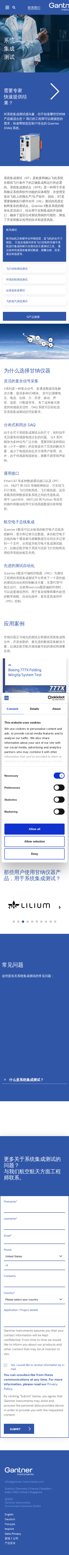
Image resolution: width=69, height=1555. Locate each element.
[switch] (58, 788)
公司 (15, 1538)
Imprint (9, 1529)
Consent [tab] (12, 708)
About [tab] (56, 708)
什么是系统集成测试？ (26, 1079)
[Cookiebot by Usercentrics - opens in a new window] (49, 698)
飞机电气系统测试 (17, 301)
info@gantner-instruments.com (24, 1481)
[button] (34, 229)
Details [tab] (34, 708)
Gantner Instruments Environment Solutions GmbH (23, 1504)
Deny (34, 853)
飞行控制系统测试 (17, 268)
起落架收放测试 (15, 290)
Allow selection (34, 841)
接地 (7, 1538)
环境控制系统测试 (17, 279)
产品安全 (10, 1543)
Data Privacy (13, 1533)
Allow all (34, 829)
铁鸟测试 (11, 229)
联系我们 (34, 7)
